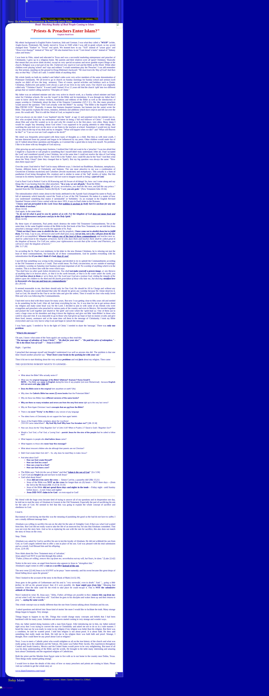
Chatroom (89, 19)
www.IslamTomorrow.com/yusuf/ (30, 671)
